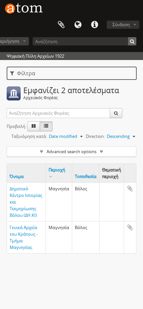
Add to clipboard (130, 188)
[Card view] (33, 126)
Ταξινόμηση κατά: (29, 136)
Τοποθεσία (85, 176)
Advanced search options (71, 151)
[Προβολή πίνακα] (46, 126)
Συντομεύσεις (94, 25)
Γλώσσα (78, 25)
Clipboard (61, 25)
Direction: (95, 136)
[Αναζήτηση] (132, 41)
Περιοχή (57, 170)
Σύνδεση (121, 25)
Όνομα (17, 176)
